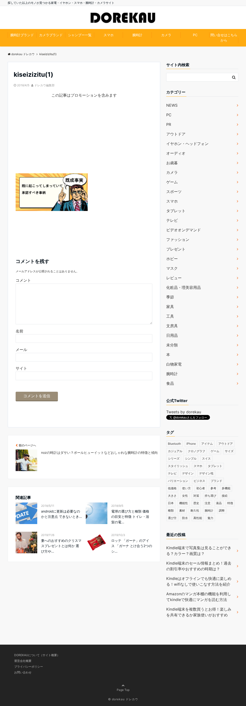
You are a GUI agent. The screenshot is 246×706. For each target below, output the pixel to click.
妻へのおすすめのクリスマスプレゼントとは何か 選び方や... (61, 545)
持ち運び (210, 495)
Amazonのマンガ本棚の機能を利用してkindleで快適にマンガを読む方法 (198, 596)
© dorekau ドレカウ (123, 699)
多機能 (226, 488)
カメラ (166, 35)
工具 (170, 316)
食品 (170, 383)
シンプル (191, 458)
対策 (196, 495)
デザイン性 (206, 473)
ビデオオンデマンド (183, 230)
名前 (19, 331)
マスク (172, 268)
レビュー (174, 277)
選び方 (172, 518)
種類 (171, 510)
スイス (206, 458)
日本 (171, 503)
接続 (225, 495)
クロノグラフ (196, 451)
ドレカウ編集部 (44, 85)
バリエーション (178, 481)
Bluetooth (174, 443)
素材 (182, 510)
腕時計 (137, 35)
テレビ (172, 220)
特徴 (230, 503)
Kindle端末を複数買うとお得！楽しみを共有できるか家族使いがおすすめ (198, 612)
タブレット (175, 210)
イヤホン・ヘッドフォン (187, 143)
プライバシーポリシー (28, 666)
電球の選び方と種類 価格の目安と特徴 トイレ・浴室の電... (130, 516)
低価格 (172, 488)
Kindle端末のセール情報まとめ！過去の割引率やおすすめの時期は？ (198, 566)
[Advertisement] (84, 139)
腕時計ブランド (22, 35)
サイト (21, 368)
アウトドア (175, 134)
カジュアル (175, 451)
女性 (185, 495)
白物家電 (174, 364)
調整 (222, 510)
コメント (23, 280)
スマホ (109, 35)
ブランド (216, 481)
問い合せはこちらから (223, 37)
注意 (207, 503)
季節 (170, 297)
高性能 (197, 518)
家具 (170, 306)
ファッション (177, 239)
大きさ (172, 495)
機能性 (183, 503)
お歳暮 (172, 162)
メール (21, 349)
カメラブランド (51, 35)
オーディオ (175, 153)
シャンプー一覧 (80, 35)
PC (195, 35)
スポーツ (174, 191)
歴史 (196, 503)
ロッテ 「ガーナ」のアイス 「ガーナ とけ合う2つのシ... (131, 545)
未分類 (172, 345)
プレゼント (175, 249)
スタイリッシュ (178, 466)
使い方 (186, 488)
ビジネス (199, 481)
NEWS (172, 105)
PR (168, 124)
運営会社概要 (22, 661)
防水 (185, 518)
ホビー (172, 258)
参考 (213, 488)
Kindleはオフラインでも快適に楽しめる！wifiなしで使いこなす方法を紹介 (198, 581)
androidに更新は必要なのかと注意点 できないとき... (61, 514)
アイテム (207, 443)
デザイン (188, 473)
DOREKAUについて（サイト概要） (37, 655)
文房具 (172, 325)
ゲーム (172, 182)
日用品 (172, 335)
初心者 (200, 488)
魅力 (210, 518)
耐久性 (195, 510)
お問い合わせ (22, 672)
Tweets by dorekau (183, 411)
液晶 (219, 503)
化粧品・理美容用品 (183, 287)
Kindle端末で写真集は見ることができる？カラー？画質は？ (198, 550)
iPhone (191, 443)
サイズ (229, 451)
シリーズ (173, 458)
